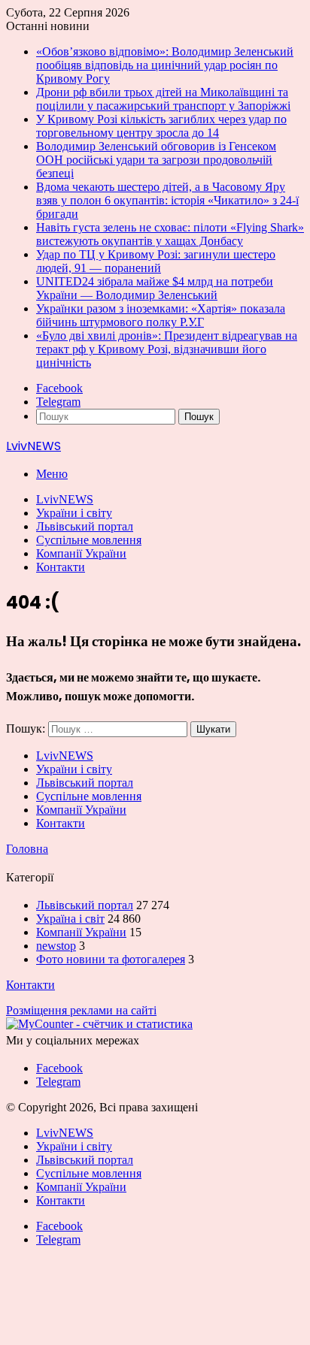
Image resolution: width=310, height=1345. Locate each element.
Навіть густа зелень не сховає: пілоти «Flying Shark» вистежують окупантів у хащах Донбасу (170, 234)
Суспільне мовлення (88, 539)
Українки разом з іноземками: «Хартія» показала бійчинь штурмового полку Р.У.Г (160, 315)
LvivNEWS (64, 499)
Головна (27, 848)
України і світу (74, 512)
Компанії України (81, 553)
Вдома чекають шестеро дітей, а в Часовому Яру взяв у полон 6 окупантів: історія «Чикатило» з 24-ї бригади (167, 200)
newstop (56, 945)
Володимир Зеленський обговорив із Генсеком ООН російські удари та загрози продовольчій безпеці (156, 160)
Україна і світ (70, 918)
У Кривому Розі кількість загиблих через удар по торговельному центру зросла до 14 (161, 126)
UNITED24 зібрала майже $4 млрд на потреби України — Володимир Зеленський (154, 288)
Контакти (60, 567)
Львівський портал (84, 526)
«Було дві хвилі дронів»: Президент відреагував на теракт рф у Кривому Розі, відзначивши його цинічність (166, 349)
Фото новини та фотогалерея (110, 959)
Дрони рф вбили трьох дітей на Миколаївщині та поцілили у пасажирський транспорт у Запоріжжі (163, 99)
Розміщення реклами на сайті (81, 1010)
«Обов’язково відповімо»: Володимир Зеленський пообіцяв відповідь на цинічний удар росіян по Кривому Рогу (164, 65)
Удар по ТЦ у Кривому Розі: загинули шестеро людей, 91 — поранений (155, 261)
